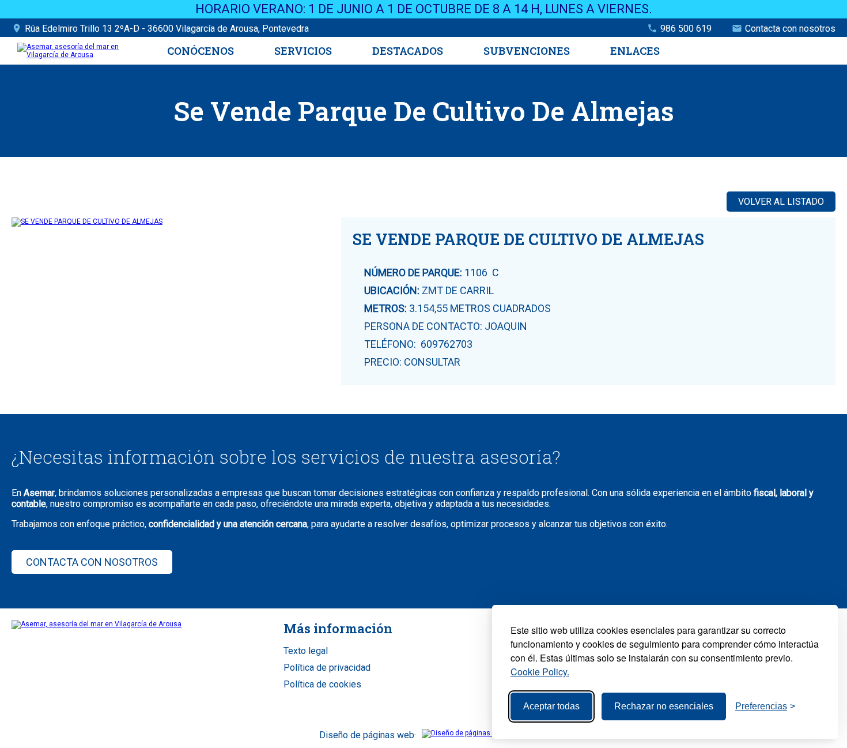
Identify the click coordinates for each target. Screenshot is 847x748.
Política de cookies (322, 684)
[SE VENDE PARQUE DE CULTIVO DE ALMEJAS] (176, 222)
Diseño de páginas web (366, 735)
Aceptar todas (551, 706)
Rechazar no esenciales (663, 706)
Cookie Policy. (540, 671)
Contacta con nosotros (790, 28)
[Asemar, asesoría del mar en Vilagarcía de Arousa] (82, 55)
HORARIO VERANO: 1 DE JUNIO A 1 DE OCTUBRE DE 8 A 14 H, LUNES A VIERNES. (423, 9)
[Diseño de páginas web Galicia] (475, 733)
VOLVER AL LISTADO (781, 201)
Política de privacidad (326, 667)
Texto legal (305, 650)
